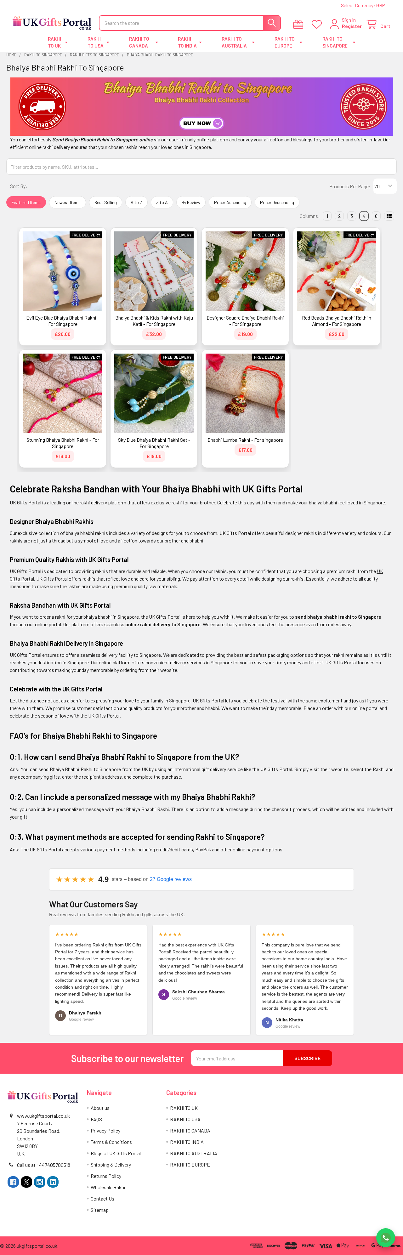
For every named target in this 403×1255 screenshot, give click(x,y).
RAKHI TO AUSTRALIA (234, 42)
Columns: (310, 216)
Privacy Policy (105, 1130)
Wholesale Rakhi (108, 1187)
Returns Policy (106, 1176)
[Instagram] (39, 1182)
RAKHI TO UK (54, 42)
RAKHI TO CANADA (139, 42)
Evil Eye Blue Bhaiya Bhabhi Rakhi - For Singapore (62, 321)
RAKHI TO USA (96, 42)
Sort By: (18, 186)
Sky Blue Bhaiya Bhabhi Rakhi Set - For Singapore (154, 443)
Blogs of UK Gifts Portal (116, 1153)
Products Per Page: (350, 186)
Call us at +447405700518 (43, 1165)
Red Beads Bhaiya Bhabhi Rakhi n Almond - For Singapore (336, 321)
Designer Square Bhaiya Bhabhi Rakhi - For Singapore (245, 321)
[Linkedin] (53, 1182)
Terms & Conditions (111, 1142)
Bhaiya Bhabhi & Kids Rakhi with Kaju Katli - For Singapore (154, 321)
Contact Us (102, 1198)
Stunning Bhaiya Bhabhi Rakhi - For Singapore (62, 443)
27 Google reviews (171, 879)
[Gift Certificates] (299, 24)
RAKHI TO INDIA (187, 42)
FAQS (96, 1119)
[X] (26, 1182)
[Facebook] (13, 1182)
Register (352, 26)
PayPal (202, 849)
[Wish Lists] (318, 24)
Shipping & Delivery (111, 1164)
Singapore (179, 700)
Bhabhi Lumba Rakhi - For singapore (245, 440)
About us (100, 1108)
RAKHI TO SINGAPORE (335, 42)
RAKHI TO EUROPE (285, 42)
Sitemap (100, 1210)
